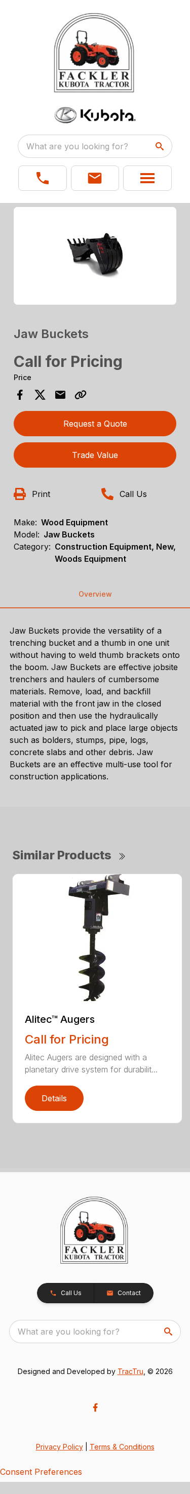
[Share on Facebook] (20, 395)
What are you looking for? (77, 146)
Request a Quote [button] (95, 424)
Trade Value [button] (95, 455)
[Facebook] (95, 1407)
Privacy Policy (59, 1446)
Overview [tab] (95, 594)
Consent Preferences (41, 1472)
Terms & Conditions (122, 1446)
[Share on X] (40, 395)
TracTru (130, 1371)
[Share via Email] (60, 395)
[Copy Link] (80, 395)
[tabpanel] (95, 257)
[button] (42, 178)
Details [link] (54, 1098)
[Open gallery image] (95, 256)
